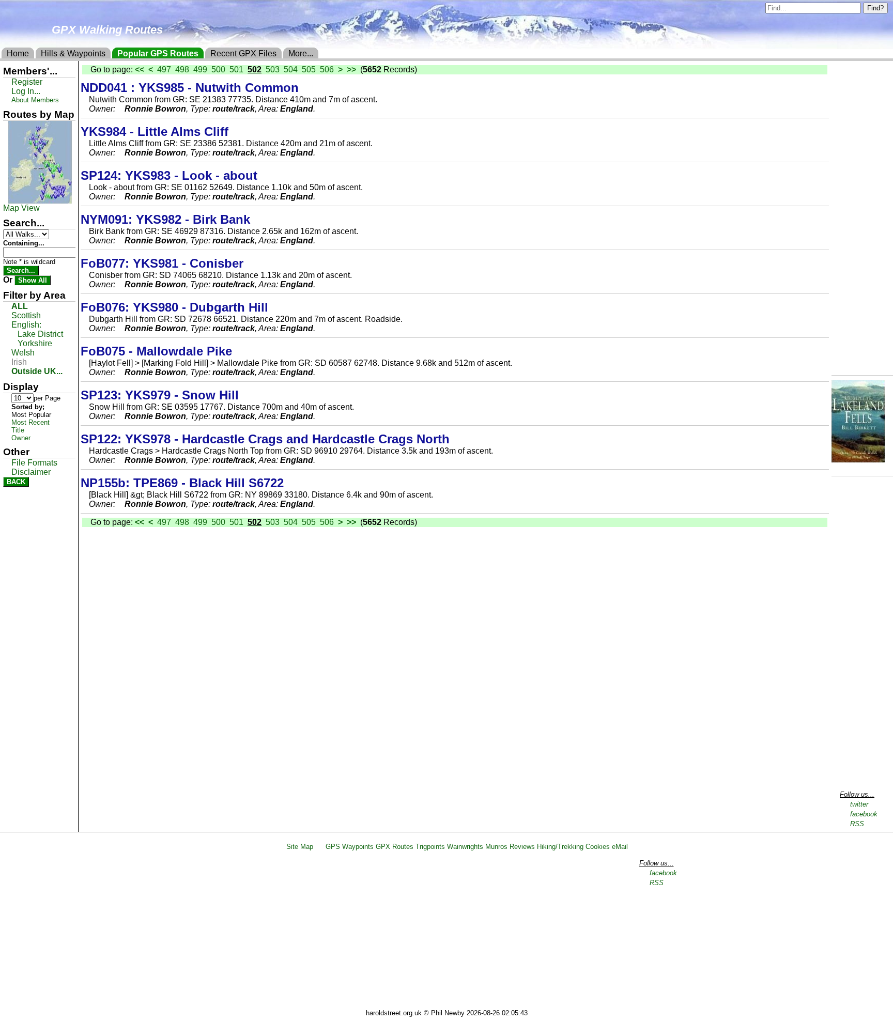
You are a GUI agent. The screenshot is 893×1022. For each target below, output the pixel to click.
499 (200, 69)
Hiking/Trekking (560, 846)
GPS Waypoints (350, 846)
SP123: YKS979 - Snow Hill (161, 395)
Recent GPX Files (243, 53)
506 (327, 69)
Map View (21, 208)
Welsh (23, 352)
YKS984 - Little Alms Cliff (154, 131)
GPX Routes (394, 846)
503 (273, 69)
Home (18, 53)
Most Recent (30, 422)
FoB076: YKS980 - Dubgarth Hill (176, 307)
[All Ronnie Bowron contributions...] (121, 108)
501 (236, 69)
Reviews (522, 846)
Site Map (299, 846)
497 (164, 69)
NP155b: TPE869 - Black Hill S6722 (182, 483)
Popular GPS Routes (157, 53)
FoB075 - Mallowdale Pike (156, 351)
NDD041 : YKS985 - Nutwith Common (190, 88)
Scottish (26, 315)
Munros (496, 846)
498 (182, 69)
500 (218, 69)
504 (291, 69)
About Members (35, 100)
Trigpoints (430, 846)
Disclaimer (31, 472)
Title (17, 430)
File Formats (34, 462)
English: (26, 324)
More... (300, 53)
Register (26, 82)
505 (309, 69)
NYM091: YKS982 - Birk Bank (165, 219)
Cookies (598, 846)
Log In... (25, 91)
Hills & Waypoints (73, 53)
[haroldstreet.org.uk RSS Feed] (319, 846)
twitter (859, 804)
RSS (857, 824)
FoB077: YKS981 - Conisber (164, 263)
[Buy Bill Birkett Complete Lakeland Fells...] (858, 459)
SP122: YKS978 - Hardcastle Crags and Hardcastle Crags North (265, 439)
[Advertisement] (451, 931)
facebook (863, 814)
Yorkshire (35, 343)
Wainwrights (465, 846)
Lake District (40, 334)
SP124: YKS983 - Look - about (171, 175)
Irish (19, 362)
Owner (20, 438)
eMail (620, 846)
